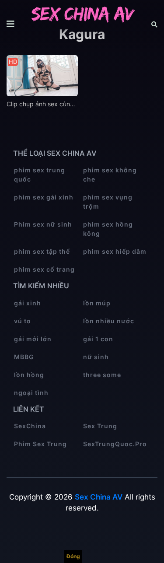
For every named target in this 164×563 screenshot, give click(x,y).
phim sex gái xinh (43, 197)
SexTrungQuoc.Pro (115, 444)
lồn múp (97, 303)
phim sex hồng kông (108, 228)
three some (102, 374)
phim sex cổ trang (44, 269)
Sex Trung (100, 426)
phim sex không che (110, 174)
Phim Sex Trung (40, 444)
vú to (22, 321)
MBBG (24, 356)
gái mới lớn (33, 339)
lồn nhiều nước (108, 321)
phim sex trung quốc (39, 174)
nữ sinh (96, 356)
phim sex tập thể (42, 251)
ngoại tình (31, 392)
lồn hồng (29, 374)
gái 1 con (98, 339)
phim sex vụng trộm (108, 201)
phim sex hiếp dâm (115, 251)
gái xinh (27, 303)
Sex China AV (98, 497)
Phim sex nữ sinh (43, 224)
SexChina (30, 426)
